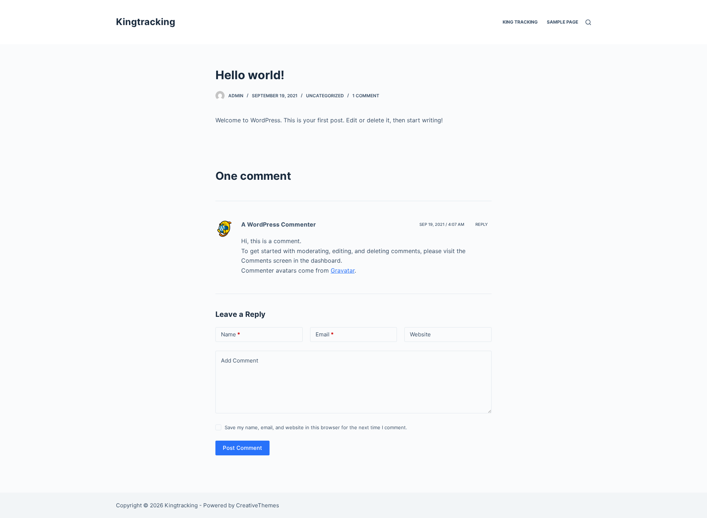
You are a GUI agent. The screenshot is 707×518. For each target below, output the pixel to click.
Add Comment (239, 360)
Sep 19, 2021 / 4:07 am (441, 224)
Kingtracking (145, 21)
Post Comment (242, 447)
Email (325, 334)
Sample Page (562, 22)
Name (230, 334)
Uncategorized (325, 95)
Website (420, 334)
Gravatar (343, 270)
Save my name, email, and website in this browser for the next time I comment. (316, 427)
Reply (481, 224)
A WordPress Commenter (278, 224)
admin (235, 95)
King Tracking (520, 22)
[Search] (588, 22)
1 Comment (365, 95)
